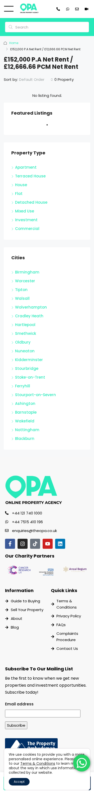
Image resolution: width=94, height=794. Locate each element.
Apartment (26, 167)
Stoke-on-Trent (30, 377)
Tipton (21, 289)
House (21, 184)
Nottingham (27, 429)
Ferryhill (22, 386)
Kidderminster (29, 359)
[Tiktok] (35, 544)
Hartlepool (25, 324)
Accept (19, 781)
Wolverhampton (31, 307)
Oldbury (23, 342)
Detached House (31, 202)
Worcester (25, 281)
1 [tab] (49, 126)
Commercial (27, 228)
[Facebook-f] (10, 544)
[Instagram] (23, 544)
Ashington (25, 403)
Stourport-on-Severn (35, 394)
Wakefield (24, 421)
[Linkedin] (60, 544)
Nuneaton (25, 351)
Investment (26, 219)
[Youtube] (48, 544)
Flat (19, 193)
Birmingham (27, 272)
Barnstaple (26, 412)
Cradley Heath (29, 316)
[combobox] (36, 79)
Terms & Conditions (37, 763)
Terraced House (30, 176)
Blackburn (24, 438)
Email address (19, 704)
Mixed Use (24, 211)
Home (13, 43)
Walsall (22, 298)
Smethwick (25, 333)
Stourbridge (26, 368)
